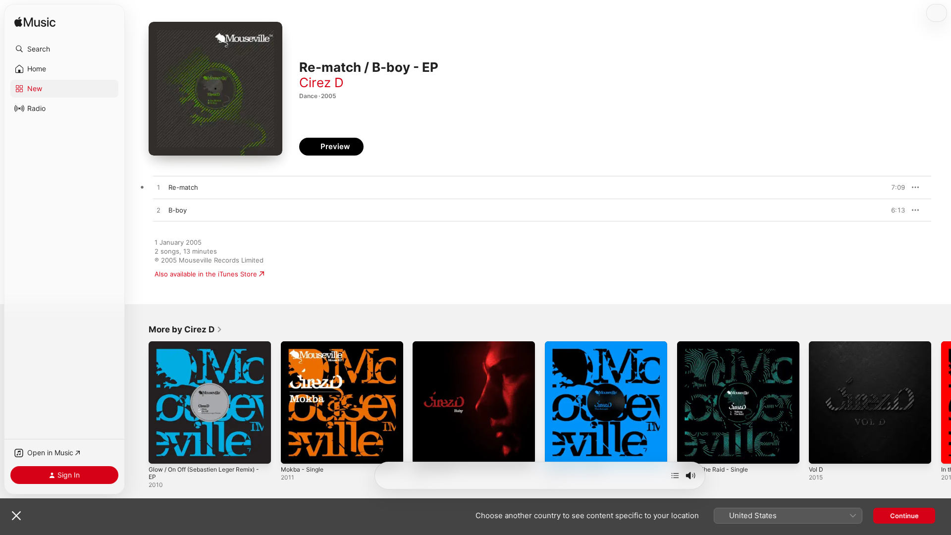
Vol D (817, 345)
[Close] (16, 515)
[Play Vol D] (821, 451)
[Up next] (675, 475)
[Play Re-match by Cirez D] (158, 187)
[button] (64, 49)
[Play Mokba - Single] (293, 451)
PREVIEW (894, 187)
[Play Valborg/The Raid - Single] (689, 451)
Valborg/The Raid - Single (716, 345)
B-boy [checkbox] (177, 210)
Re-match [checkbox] (183, 187)
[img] (34, 22)
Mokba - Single (304, 345)
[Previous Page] (139, 402)
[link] (185, 329)
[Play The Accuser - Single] (557, 451)
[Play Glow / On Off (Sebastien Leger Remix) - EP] (161, 451)
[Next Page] (941, 402)
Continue (904, 516)
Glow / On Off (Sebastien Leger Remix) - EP (209, 349)
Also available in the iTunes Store (206, 274)
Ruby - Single (433, 345)
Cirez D (321, 82)
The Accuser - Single (577, 345)
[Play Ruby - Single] (425, 451)
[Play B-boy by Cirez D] (158, 210)
